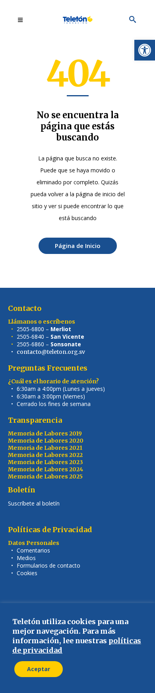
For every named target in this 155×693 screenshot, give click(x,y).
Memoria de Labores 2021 (45, 447)
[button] (144, 50)
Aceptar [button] (38, 669)
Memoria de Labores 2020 (45, 440)
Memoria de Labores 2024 (45, 469)
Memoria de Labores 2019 (45, 433)
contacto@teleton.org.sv (51, 351)
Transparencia (35, 420)
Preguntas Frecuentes (47, 368)
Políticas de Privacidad (50, 529)
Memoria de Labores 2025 (45, 476)
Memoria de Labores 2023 (45, 462)
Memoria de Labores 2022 (45, 455)
